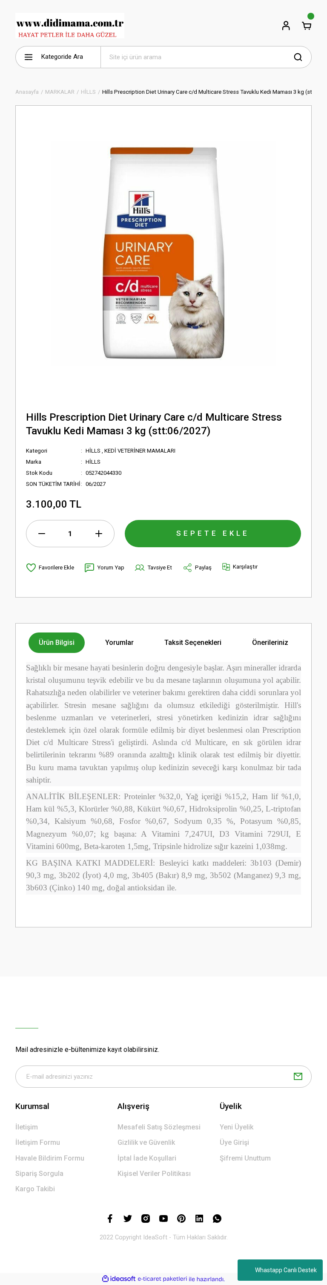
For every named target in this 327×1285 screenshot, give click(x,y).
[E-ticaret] (162, 1278)
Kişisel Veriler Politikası (154, 1173)
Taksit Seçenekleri (192, 642)
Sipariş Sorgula (39, 1173)
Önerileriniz (270, 642)
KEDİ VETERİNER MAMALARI (139, 451)
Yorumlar (119, 642)
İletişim (26, 1127)
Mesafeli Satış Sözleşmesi (159, 1127)
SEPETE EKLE (213, 533)
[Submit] (298, 1077)
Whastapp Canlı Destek (286, 1270)
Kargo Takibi (35, 1189)
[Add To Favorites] (50, 568)
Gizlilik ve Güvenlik (146, 1142)
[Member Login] (286, 25)
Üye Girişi (234, 1142)
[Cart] (306, 25)
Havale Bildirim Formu (49, 1158)
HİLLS (93, 451)
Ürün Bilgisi (57, 642)
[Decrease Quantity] (41, 533)
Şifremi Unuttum (245, 1158)
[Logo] (69, 25)
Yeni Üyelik (236, 1127)
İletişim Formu (37, 1142)
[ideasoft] (119, 1279)
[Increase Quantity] (98, 533)
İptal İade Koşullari (147, 1158)
